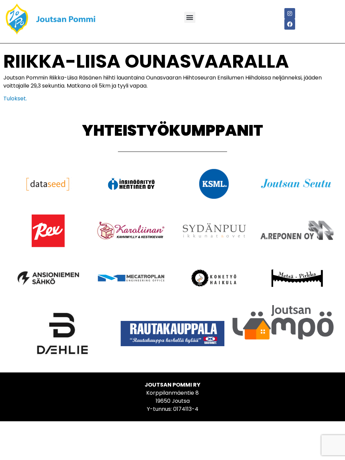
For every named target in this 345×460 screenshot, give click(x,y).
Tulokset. (15, 98)
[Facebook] (289, 24)
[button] (189, 17)
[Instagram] (289, 13)
